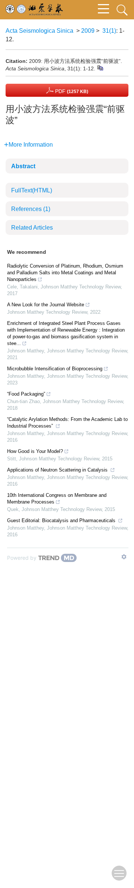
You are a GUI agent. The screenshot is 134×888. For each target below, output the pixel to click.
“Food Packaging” (26, 394)
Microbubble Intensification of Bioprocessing (54, 368)
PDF (71, 91)
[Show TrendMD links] (124, 557)
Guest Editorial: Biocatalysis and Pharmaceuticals (62, 520)
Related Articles (32, 227)
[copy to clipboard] (100, 67)
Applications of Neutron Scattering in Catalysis (58, 470)
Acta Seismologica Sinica (39, 31)
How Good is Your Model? (35, 451)
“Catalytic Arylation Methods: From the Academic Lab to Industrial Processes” (67, 422)
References (30, 209)
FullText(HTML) (31, 190)
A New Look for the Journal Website (45, 304)
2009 (88, 31)
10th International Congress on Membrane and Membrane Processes (56, 498)
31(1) (109, 31)
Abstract (23, 166)
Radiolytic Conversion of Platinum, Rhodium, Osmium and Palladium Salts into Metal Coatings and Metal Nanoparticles (65, 272)
